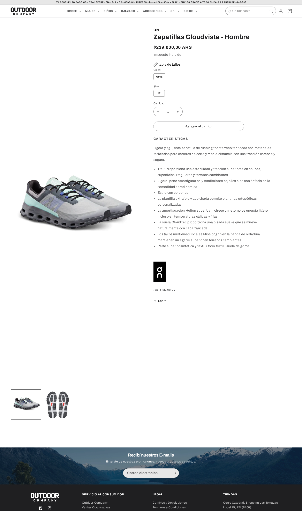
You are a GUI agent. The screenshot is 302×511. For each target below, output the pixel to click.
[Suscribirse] (174, 473)
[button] (72, 11)
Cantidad (159, 103)
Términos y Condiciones (169, 507)
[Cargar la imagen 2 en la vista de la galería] (58, 404)
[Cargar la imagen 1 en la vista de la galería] (26, 404)
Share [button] (162, 300)
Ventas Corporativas (96, 507)
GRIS (159, 76)
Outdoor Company (95, 502)
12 (159, 93)
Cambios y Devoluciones (170, 502)
